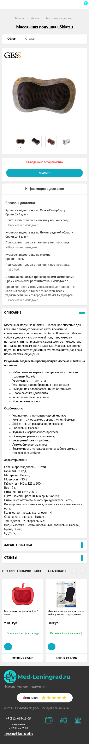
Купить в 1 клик (22, 658)
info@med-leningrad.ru (18, 733)
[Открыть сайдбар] (4, 4)
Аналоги (45, 173)
